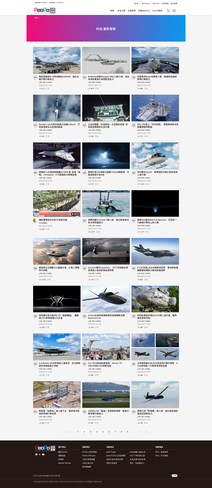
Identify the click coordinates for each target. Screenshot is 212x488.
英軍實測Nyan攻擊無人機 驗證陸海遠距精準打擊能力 (157, 78)
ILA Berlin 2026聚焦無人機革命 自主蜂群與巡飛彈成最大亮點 (59, 364)
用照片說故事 (111, 463)
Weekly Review (64, 463)
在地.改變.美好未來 (137, 459)
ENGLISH (156, 4)
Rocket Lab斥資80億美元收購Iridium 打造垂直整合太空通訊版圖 (59, 125)
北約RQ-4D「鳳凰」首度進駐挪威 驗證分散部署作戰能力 (108, 412)
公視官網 (165, 4)
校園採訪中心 (144, 11)
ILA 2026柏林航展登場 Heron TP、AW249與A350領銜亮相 (106, 364)
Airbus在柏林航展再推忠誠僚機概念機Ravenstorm (106, 316)
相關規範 (61, 455)
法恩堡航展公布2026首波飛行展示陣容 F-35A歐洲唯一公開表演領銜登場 (158, 364)
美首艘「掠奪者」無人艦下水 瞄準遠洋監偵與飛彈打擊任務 (59, 412)
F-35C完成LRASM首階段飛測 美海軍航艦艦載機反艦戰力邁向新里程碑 (157, 269)
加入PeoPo (146, 4)
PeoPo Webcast (89, 455)
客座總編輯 (86, 466)
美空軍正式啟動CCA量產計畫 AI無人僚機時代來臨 (59, 269)
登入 (138, 3)
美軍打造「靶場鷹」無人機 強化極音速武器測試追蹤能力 (157, 412)
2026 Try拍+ (111, 452)
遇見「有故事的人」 (138, 463)
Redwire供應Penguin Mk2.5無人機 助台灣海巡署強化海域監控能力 (108, 78)
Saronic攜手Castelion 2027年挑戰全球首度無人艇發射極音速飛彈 (108, 269)
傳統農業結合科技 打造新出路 (53, 219)
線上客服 (174, 4)
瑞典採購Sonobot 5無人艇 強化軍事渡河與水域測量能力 (108, 221)
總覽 (112, 11)
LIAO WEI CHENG (45, 82)
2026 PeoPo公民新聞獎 (116, 455)
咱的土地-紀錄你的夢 (114, 459)
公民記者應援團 (88, 459)
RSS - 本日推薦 (161, 455)
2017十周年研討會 (137, 455)
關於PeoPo (62, 452)
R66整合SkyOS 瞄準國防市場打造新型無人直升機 (157, 173)
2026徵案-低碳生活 (137, 452)
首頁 (36, 18)
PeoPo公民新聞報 (89, 452)
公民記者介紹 (87, 463)
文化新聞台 (43, 223)
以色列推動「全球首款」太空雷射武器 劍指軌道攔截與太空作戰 (108, 125)
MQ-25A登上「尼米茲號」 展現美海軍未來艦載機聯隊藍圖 (158, 125)
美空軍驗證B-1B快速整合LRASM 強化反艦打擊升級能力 (59, 78)
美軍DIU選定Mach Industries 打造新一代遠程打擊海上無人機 (157, 221)
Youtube (43, 454)
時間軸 (61, 459)
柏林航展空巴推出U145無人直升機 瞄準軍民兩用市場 (157, 316)
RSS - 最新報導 (161, 452)
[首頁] (44, 10)
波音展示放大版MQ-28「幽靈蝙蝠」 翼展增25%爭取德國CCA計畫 (59, 316)
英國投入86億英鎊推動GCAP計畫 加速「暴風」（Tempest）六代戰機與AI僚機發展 (59, 173)
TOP (174, 476)
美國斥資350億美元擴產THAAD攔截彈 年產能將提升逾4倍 (108, 173)
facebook (36, 454)
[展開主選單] (174, 11)
